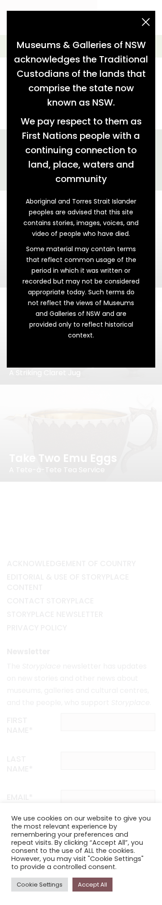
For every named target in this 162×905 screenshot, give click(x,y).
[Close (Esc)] (145, 22)
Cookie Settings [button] (40, 884)
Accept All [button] (92, 884)
